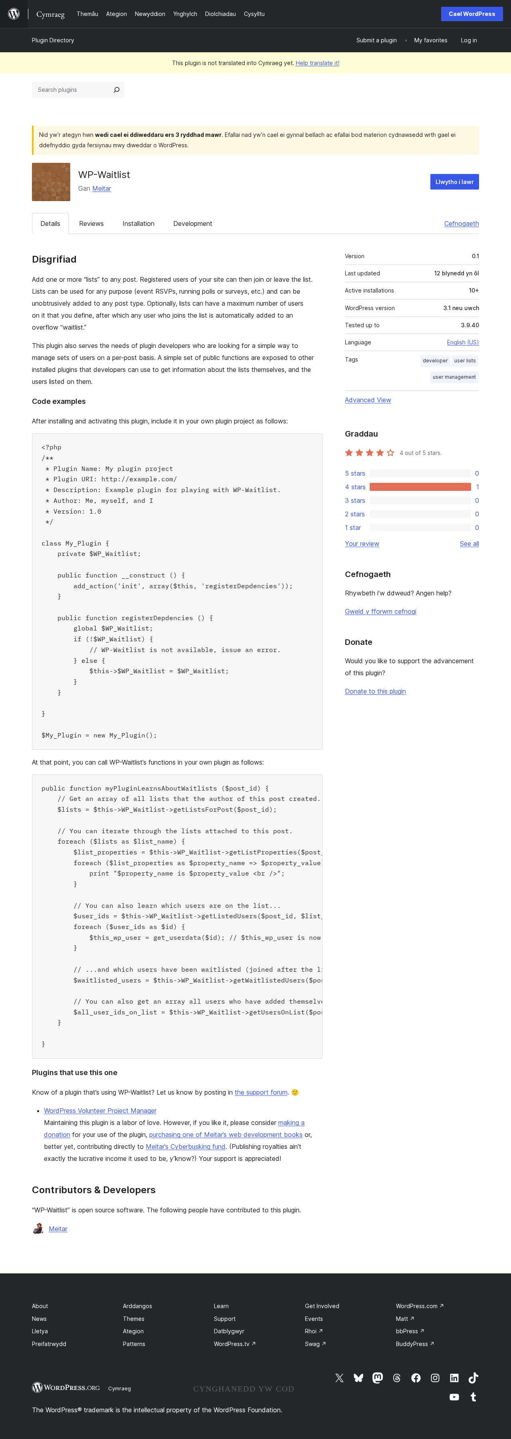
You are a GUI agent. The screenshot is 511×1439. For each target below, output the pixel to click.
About (40, 1306)
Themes (134, 1318)
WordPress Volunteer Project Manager (100, 1111)
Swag (316, 1343)
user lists (465, 361)
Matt (405, 1318)
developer (435, 361)
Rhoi (314, 1331)
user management (454, 377)
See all (469, 544)
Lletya (40, 1331)
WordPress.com (420, 1306)
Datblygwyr (229, 1331)
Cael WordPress (472, 13)
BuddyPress (415, 1343)
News (39, 1318)
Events (314, 1318)
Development (192, 223)
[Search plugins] (117, 90)
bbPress (410, 1331)
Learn (221, 1306)
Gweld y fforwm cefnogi (380, 611)
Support (225, 1318)
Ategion (133, 1331)
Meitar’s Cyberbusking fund (186, 1146)
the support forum (261, 1092)
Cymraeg (119, 1388)
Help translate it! (317, 62)
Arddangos (137, 1306)
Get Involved (322, 1306)
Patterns (134, 1343)
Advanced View (368, 400)
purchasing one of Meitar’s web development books (226, 1135)
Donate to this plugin (375, 691)
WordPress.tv (235, 1343)
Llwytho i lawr (455, 181)
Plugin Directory (53, 40)
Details (50, 223)
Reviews (91, 223)
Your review (362, 544)
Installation (138, 223)
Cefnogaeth (461, 223)
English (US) (463, 342)
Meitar (101, 188)
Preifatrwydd (49, 1343)
